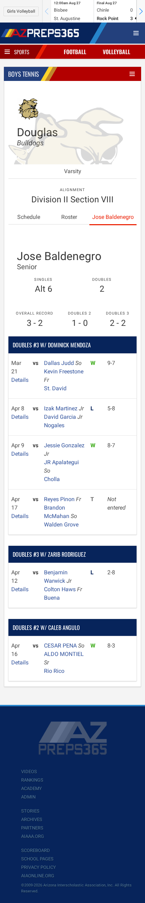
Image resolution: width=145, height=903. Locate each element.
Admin (28, 797)
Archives (31, 819)
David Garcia (60, 416)
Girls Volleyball (21, 11)
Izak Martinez (61, 408)
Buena (52, 597)
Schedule (28, 217)
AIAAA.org (32, 836)
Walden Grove (61, 524)
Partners (32, 828)
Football (75, 52)
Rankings (32, 780)
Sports (21, 52)
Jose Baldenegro (113, 217)
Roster (69, 217)
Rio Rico (54, 671)
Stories (30, 811)
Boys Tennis (23, 73)
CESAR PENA (61, 645)
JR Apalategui (61, 462)
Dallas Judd (59, 363)
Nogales (54, 425)
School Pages (37, 858)
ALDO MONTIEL (64, 654)
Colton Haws (60, 589)
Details (20, 380)
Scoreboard (35, 850)
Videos (29, 771)
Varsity (72, 171)
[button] (141, 11)
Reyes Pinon (60, 499)
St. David (55, 388)
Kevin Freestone (63, 371)
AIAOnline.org (37, 875)
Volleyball (116, 52)
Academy (31, 788)
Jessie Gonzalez (64, 445)
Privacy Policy (38, 867)
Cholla (52, 479)
